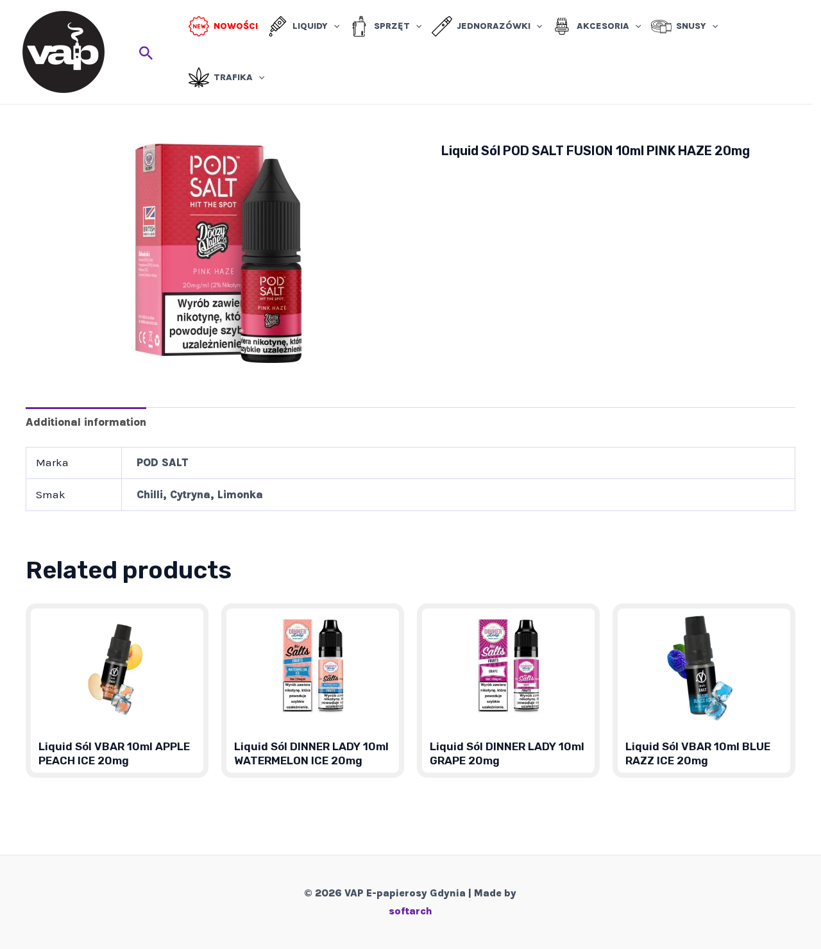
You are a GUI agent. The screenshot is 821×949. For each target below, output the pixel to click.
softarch (410, 911)
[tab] (86, 421)
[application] (333, 26)
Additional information (86, 422)
